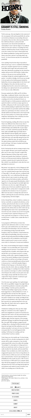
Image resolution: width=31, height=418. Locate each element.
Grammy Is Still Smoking (15, 27)
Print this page (15, 383)
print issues (15, 393)
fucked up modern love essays (15, 25)
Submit (15, 404)
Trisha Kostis (6, 29)
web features (15, 390)
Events (16, 400)
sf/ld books (15, 397)
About (15, 407)
